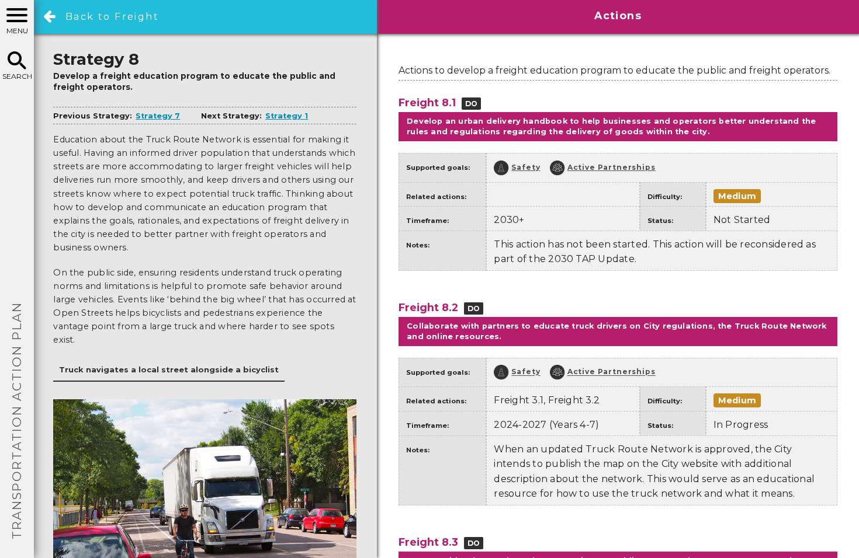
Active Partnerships (611, 167)
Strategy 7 (158, 115)
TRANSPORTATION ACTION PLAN (16, 420)
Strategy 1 (286, 115)
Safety (525, 167)
